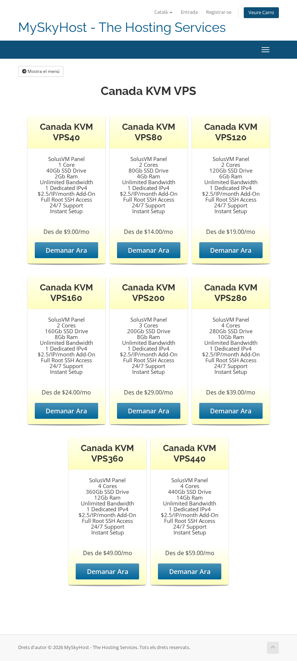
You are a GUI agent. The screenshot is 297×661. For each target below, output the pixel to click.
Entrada (189, 12)
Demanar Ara (66, 250)
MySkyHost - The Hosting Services (122, 27)
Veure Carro (261, 12)
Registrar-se (218, 12)
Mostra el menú (42, 71)
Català (161, 12)
